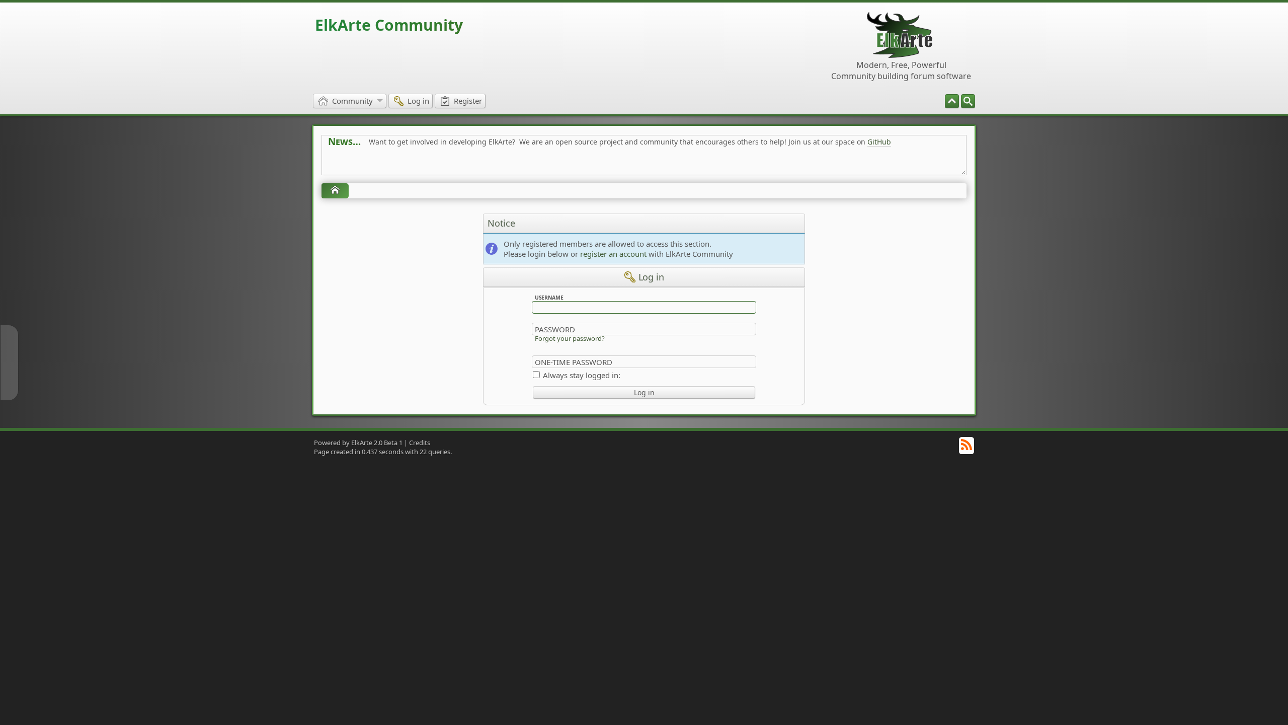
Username (549, 297)
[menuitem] (968, 101)
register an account (613, 254)
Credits (419, 442)
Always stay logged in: (581, 375)
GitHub (879, 142)
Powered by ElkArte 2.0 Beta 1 (358, 442)
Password (555, 329)
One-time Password (573, 362)
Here (486, 164)
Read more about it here (369, 164)
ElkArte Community (389, 25)
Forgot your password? (570, 338)
